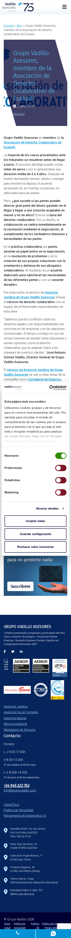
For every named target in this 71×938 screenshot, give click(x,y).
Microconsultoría (15, 724)
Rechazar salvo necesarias (35, 546)
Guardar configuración (35, 534)
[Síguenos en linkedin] (21, 652)
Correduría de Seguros (44, 379)
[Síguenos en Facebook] (5, 652)
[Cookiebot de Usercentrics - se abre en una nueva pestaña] (50, 387)
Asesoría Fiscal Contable (21, 712)
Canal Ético (11, 805)
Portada (9, 25)
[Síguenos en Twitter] (12, 652)
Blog (19, 25)
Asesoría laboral (15, 718)
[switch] (60, 468)
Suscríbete (20, 586)
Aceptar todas (35, 521)
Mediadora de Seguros (20, 730)
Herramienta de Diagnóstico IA (25, 816)
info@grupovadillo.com (20, 790)
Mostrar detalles (47, 508)
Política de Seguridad (18, 810)
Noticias (19, 114)
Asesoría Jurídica (16, 706)
